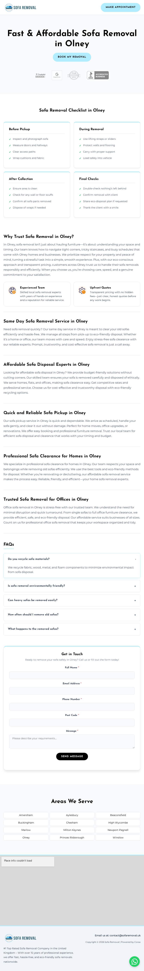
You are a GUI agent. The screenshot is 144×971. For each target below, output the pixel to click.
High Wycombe (118, 822)
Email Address (72, 683)
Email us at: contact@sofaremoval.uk (117, 935)
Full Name (72, 667)
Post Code (72, 715)
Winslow (118, 837)
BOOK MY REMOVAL (72, 57)
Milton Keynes (72, 830)
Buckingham (26, 822)
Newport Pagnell (118, 830)
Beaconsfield (118, 815)
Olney (26, 837)
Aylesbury (72, 815)
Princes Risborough (72, 837)
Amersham (26, 815)
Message (72, 731)
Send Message (72, 756)
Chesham (72, 822)
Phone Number (72, 699)
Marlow (26, 830)
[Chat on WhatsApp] (134, 961)
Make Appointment (121, 7)
